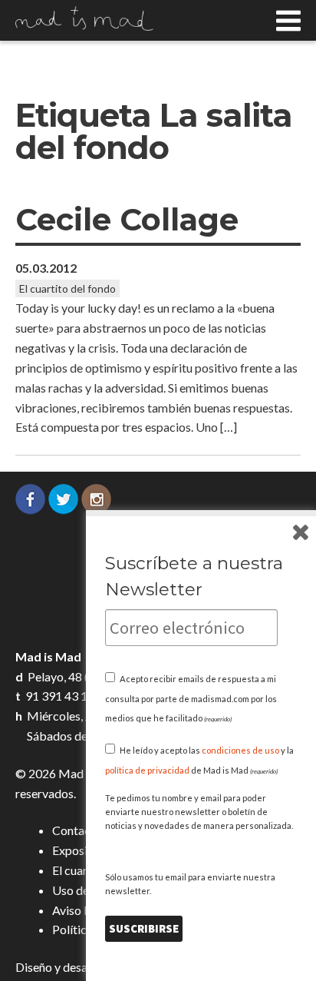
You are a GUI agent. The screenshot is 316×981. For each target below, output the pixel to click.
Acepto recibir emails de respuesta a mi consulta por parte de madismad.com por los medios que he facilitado (191, 699)
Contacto (77, 830)
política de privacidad (147, 770)
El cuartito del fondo (67, 288)
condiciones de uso (240, 750)
